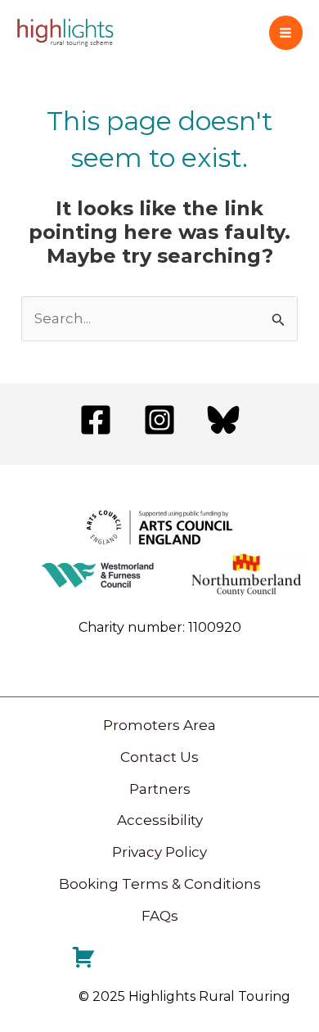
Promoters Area (159, 725)
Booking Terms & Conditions (160, 884)
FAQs (160, 916)
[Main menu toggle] (286, 33)
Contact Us (159, 757)
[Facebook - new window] (95, 419)
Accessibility (160, 820)
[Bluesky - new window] (223, 419)
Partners (160, 789)
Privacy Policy (159, 852)
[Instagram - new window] (159, 419)
